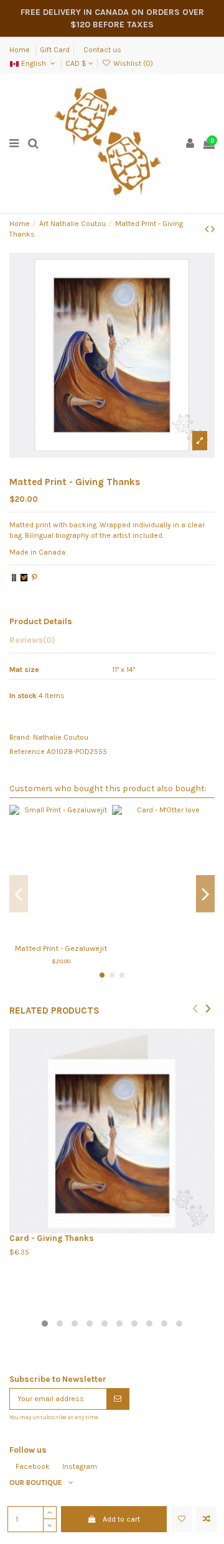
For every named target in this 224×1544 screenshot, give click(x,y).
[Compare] (61, 933)
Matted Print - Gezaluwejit (61, 948)
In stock (23, 695)
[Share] (14, 577)
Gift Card (55, 49)
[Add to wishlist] (181, 1519)
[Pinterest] (34, 577)
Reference (27, 751)
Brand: (20, 737)
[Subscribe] (117, 1399)
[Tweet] (24, 577)
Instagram (79, 1466)
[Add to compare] (206, 1519)
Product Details (40, 621)
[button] (44, 1323)
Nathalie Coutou (60, 737)
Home (20, 49)
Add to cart (121, 1519)
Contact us (102, 49)
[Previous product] (208, 229)
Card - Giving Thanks (51, 1238)
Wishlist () (131, 63)
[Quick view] (75, 933)
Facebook (33, 1466)
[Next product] (213, 229)
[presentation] (195, 1007)
